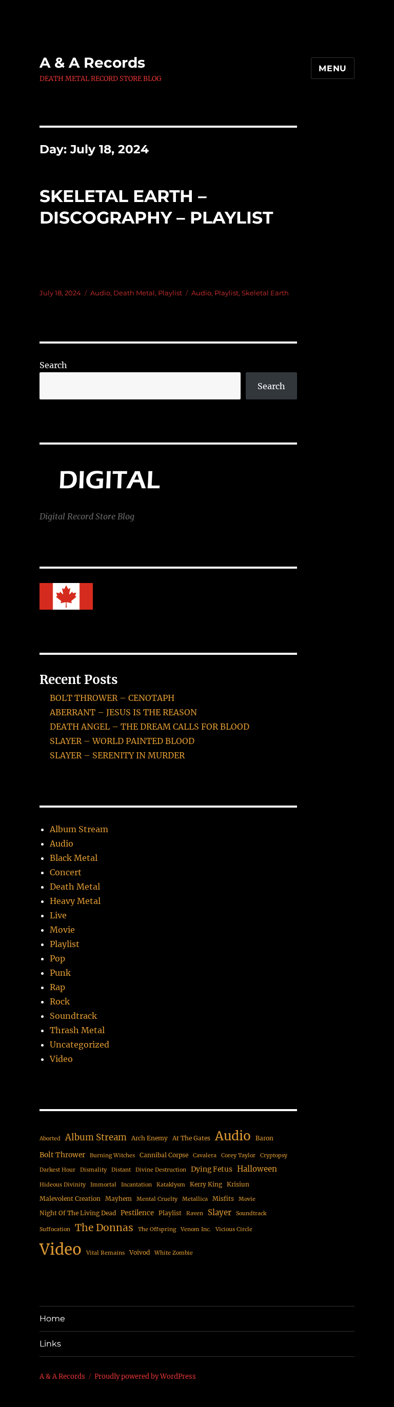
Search (53, 365)
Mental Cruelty (157, 1199)
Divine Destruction (160, 1170)
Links (50, 1344)
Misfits (223, 1198)
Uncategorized (79, 1044)
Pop (57, 958)
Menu (333, 68)
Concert (66, 872)
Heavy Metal (75, 901)
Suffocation (55, 1229)
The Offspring (157, 1229)
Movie (62, 929)
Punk (60, 973)
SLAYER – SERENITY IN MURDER (117, 755)
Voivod (139, 1252)
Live (58, 915)
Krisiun (238, 1184)
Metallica (195, 1199)
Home (52, 1318)
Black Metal (73, 858)
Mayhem (118, 1198)
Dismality (93, 1170)
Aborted (50, 1138)
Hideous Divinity (63, 1184)
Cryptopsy (273, 1155)
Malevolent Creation (70, 1198)
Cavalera (204, 1155)
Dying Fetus (211, 1169)
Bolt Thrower (62, 1154)
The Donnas (104, 1227)
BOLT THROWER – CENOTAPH (112, 698)
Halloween (257, 1169)
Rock (60, 1001)
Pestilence (137, 1213)
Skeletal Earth (265, 293)
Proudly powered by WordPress (145, 1376)
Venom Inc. (196, 1229)
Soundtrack (73, 1016)
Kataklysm (170, 1184)
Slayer (219, 1212)
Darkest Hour (57, 1170)
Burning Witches (112, 1155)
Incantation (136, 1184)
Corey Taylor (238, 1155)
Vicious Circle (233, 1229)
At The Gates (191, 1138)
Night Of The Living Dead (78, 1213)
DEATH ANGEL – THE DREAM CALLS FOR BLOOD (149, 726)
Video (61, 1059)
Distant (121, 1170)
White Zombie (173, 1253)
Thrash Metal (77, 1030)
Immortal (103, 1184)
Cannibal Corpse (164, 1155)
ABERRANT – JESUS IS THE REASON (123, 712)
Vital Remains (105, 1253)
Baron (264, 1138)
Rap (57, 987)
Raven (194, 1213)
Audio (100, 293)
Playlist (170, 293)
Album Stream (79, 829)
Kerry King (206, 1184)
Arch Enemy (149, 1138)
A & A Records (92, 62)
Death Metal (134, 293)
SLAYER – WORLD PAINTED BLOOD (122, 741)
